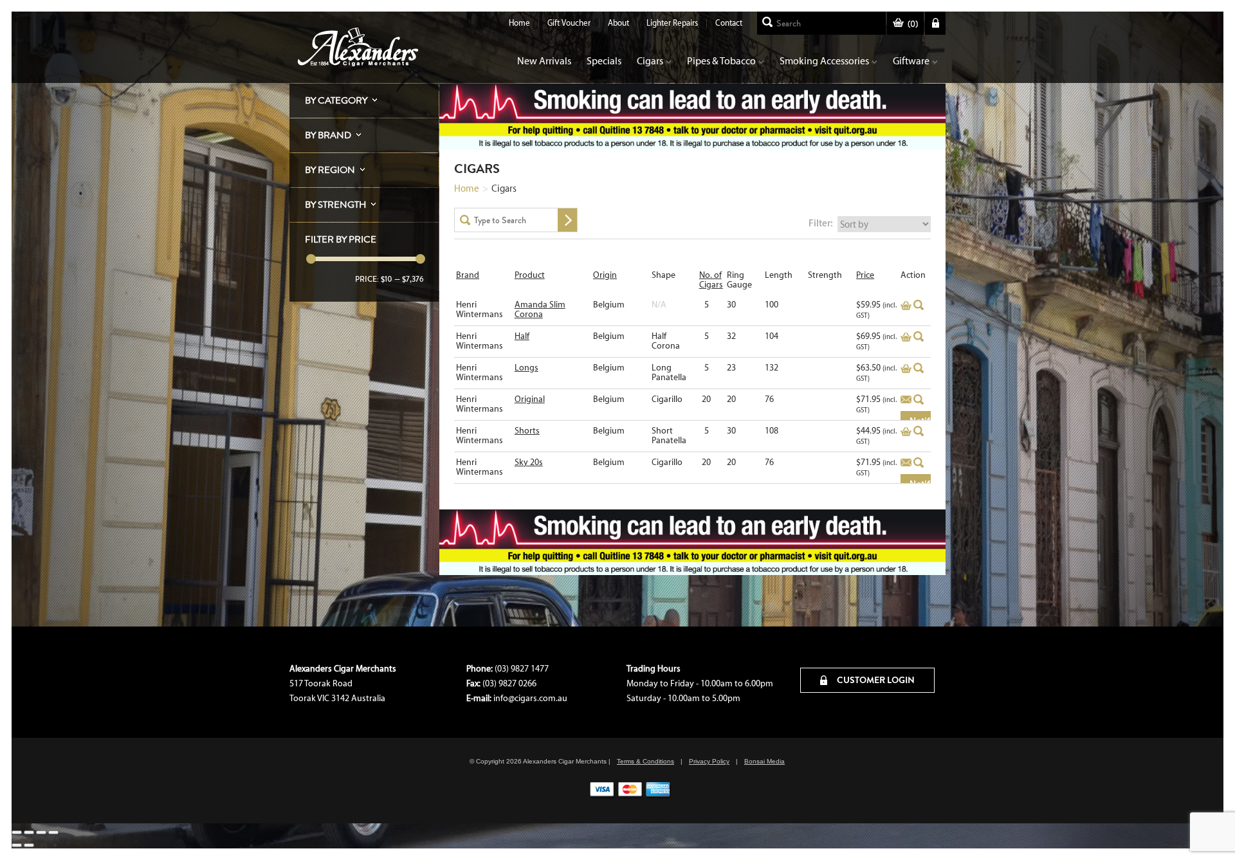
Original (530, 399)
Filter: (821, 223)
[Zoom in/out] (17, 832)
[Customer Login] (935, 23)
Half (522, 336)
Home (519, 23)
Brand (467, 275)
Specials (604, 61)
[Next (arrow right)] (29, 845)
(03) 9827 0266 (509, 683)
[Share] (41, 832)
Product (530, 275)
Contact (728, 23)
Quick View (918, 305)
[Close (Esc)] (53, 832)
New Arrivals (544, 61)
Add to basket (906, 305)
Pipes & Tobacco (721, 61)
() (913, 24)
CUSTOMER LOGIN (875, 679)
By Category (336, 100)
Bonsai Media (764, 761)
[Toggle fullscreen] (29, 832)
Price (865, 275)
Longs (526, 367)
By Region (330, 170)
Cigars (650, 61)
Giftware (911, 61)
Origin (605, 275)
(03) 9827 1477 (522, 668)
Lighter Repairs (672, 23)
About (618, 23)
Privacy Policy (709, 761)
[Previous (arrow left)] (17, 845)
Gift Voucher (568, 23)
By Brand (328, 135)
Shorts (527, 430)
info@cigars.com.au (530, 698)
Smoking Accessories (824, 61)
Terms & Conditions (645, 761)
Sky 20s (529, 462)
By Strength (335, 204)
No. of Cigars (711, 280)
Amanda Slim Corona (540, 309)
